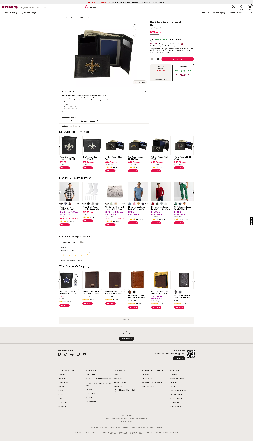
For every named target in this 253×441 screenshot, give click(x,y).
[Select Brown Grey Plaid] (61, 203)
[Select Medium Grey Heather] (161, 203)
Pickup (161, 66)
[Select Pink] (134, 203)
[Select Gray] (97, 203)
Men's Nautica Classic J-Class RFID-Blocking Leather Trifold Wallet (183, 296)
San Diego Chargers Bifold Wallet (135, 158)
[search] (22, 7)
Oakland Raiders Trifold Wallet (159, 158)
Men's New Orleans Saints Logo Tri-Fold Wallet (67, 158)
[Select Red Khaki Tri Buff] (69, 203)
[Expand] (134, 35)
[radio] (160, 72)
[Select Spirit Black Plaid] (180, 203)
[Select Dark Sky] (129, 203)
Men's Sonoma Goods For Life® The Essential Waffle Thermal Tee (159, 208)
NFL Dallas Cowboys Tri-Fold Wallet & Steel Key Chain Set (68, 292)
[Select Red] (152, 203)
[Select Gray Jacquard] (107, 203)
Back (63, 17)
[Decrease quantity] (152, 59)
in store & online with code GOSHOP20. (148, 2)
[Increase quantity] (158, 59)
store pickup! (121, 2)
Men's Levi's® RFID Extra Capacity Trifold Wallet (115, 292)
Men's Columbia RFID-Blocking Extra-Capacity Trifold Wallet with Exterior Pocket (137, 296)
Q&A (82, 242)
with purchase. (99, 2)
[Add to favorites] (134, 25)
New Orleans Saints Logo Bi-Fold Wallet (91, 158)
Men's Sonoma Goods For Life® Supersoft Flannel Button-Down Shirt (67, 208)
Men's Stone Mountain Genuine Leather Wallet (159, 292)
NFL (88, 17)
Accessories (75, 17)
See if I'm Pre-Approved (157, 46)
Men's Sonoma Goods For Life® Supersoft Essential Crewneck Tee (137, 208)
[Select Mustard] (138, 203)
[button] (155, 28)
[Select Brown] (175, 292)
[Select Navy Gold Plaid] (184, 203)
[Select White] (84, 203)
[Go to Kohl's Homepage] (10, 7)
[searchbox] (51, 7)
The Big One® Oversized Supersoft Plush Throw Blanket (114, 208)
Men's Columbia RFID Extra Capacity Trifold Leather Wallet (90, 292)
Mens (67, 17)
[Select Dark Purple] (142, 203)
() (116, 167)
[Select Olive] (157, 203)
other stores (164, 79)
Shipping (183, 66)
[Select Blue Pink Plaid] (65, 203)
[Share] (134, 30)
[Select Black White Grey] (92, 203)
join (157, 41)
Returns (92, 121)
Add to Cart (64, 168)
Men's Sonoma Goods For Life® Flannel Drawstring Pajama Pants (183, 208)
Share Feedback (126, 338)
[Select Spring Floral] (111, 203)
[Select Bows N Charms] (115, 203)
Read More (65, 112)
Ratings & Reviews (68, 242)
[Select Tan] (129, 292)
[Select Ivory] (165, 203)
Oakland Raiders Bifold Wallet (113, 158)
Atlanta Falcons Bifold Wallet (182, 158)
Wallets (82, 17)
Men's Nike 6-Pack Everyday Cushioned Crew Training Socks (90, 208)
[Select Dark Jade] (175, 203)
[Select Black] (88, 203)
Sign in (152, 41)
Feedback (251, 221)
